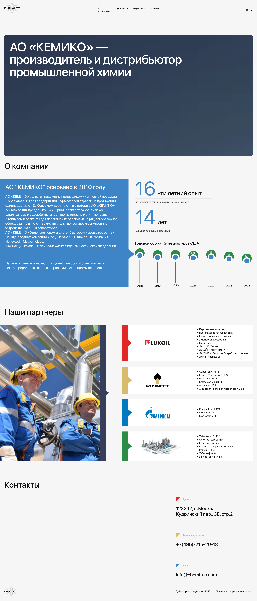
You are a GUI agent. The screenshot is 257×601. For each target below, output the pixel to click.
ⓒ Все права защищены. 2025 (193, 591)
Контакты (153, 8)
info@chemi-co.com (196, 574)
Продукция (121, 8)
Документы (138, 8)
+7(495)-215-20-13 (197, 544)
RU (248, 10)
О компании (104, 10)
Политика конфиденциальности (234, 591)
